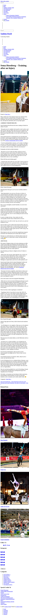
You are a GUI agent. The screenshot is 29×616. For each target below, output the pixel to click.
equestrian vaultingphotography (8, 599)
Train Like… (6, 577)
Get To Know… (7, 574)
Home (4, 5)
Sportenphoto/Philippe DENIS (7, 601)
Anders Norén (19, 606)
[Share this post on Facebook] (1, 552)
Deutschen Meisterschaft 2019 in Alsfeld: (12, 268)
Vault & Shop (6, 578)
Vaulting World (6, 34)
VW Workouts (6, 10)
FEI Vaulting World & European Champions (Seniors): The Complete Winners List (16, 17)
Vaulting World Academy (9, 582)
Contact (5, 19)
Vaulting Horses (6, 579)
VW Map (5, 11)
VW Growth (6, 583)
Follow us (3, 568)
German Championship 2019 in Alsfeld (14, 140)
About (4, 14)
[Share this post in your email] (4, 552)
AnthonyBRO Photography (7, 591)
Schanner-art (3, 595)
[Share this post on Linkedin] (3, 552)
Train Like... (7, 114)
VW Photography (7, 9)
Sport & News (6, 575)
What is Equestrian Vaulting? (12, 15)
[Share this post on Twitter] (2, 552)
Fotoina (2, 592)
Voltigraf (2, 603)
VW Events (6, 12)
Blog (4, 6)
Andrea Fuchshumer (5, 596)
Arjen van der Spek (5, 594)
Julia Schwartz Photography (7, 597)
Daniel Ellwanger (4, 590)
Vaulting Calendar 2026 (8, 7)
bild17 (2, 600)
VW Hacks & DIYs (7, 584)
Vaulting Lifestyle (7, 580)
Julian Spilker (4, 604)
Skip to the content (5, 1)
